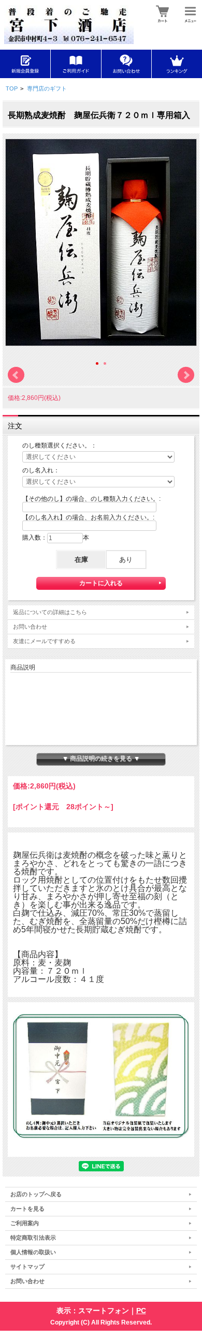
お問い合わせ (30, 626)
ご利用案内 (24, 1223)
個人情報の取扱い (33, 1252)
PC (141, 1310)
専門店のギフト (47, 88)
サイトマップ (27, 1266)
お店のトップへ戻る (36, 1194)
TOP (12, 88)
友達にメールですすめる (44, 641)
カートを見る (27, 1209)
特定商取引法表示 (33, 1237)
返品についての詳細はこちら (50, 612)
